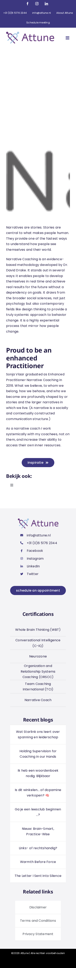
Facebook (35, 550)
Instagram (35, 558)
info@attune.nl (39, 535)
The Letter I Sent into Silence (38, 875)
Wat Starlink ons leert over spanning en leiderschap (38, 734)
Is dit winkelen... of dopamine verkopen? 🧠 (38, 793)
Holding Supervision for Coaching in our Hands (38, 754)
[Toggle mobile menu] (68, 38)
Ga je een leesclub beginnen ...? (38, 812)
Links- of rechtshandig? (38, 848)
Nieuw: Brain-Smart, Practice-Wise (38, 831)
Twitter (33, 574)
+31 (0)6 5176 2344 (42, 543)
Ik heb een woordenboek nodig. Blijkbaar (38, 773)
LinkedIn (33, 566)
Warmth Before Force (38, 862)
